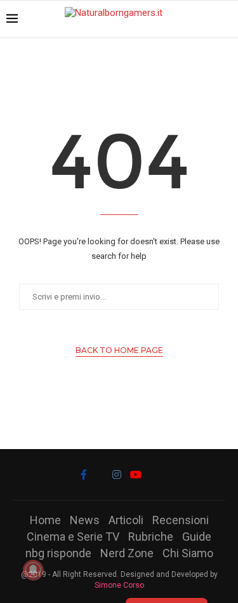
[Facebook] (84, 474)
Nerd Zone (127, 553)
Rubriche (150, 536)
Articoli (126, 520)
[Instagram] (116, 474)
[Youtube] (136, 474)
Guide (196, 536)
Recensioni (180, 520)
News (85, 520)
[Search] (225, 19)
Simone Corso (119, 585)
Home (45, 520)
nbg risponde (58, 553)
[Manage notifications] (33, 570)
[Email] (154, 474)
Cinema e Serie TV (73, 536)
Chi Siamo (187, 553)
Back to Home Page (119, 350)
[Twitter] (99, 474)
